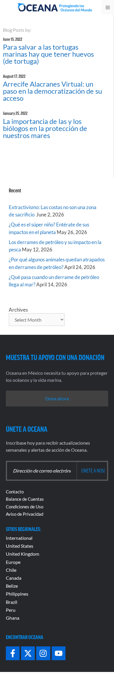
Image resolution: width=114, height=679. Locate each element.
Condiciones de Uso (24, 506)
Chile (11, 570)
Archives (18, 310)
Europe (13, 562)
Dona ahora (57, 398)
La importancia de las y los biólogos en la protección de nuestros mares (45, 128)
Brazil (11, 602)
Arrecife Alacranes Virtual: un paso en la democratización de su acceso (52, 91)
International (19, 538)
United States (19, 546)
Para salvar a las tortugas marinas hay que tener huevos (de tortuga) (48, 54)
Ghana (12, 618)
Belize (12, 586)
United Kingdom (22, 554)
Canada (13, 578)
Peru (10, 610)
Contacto (15, 491)
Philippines (17, 593)
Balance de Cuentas (25, 499)
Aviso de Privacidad (24, 514)
